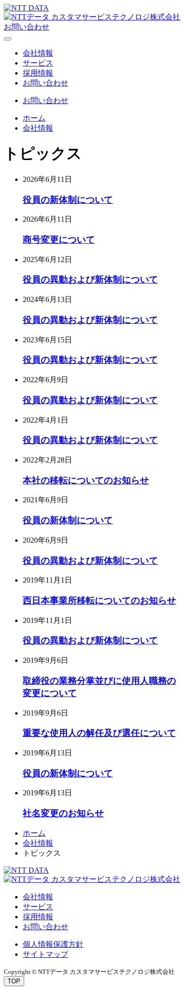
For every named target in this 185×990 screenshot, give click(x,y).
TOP (14, 981)
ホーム (34, 118)
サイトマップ (45, 954)
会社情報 (38, 53)
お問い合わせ (45, 83)
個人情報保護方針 (53, 944)
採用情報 (38, 73)
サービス (38, 63)
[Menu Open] (7, 39)
